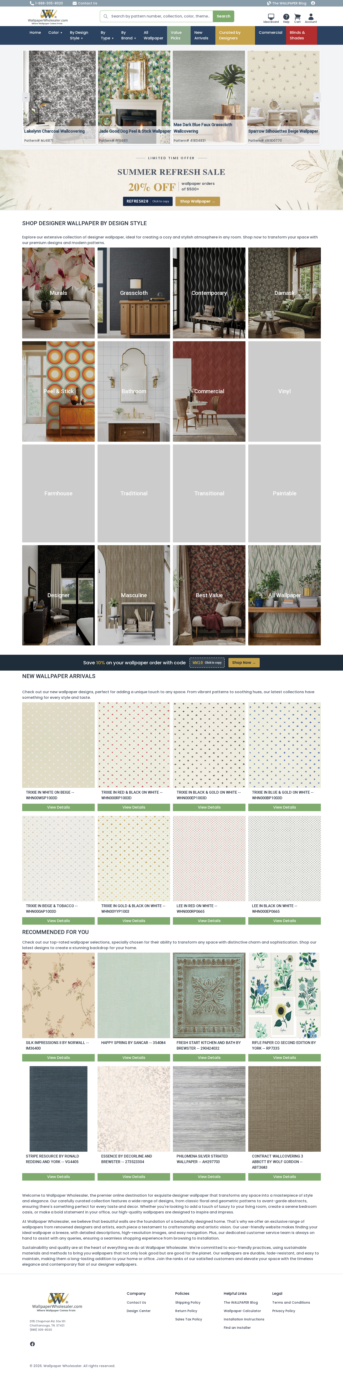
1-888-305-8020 (49, 3)
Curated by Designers (230, 35)
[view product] (58, 745)
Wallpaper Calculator (242, 1311)
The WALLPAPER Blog (289, 3)
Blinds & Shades (297, 35)
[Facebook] (313, 3)
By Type (105, 35)
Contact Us (87, 3)
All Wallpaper (153, 35)
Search (223, 16)
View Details (58, 807)
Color (53, 32)
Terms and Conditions (291, 1302)
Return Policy (186, 1311)
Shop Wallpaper (197, 201)
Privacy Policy (283, 1311)
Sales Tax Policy (188, 1319)
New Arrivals (201, 35)
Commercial (270, 32)
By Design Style (79, 35)
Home (35, 32)
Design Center (139, 1311)
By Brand (127, 35)
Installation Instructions (244, 1319)
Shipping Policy (187, 1302)
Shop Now (244, 662)
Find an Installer (237, 1327)
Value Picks (176, 35)
